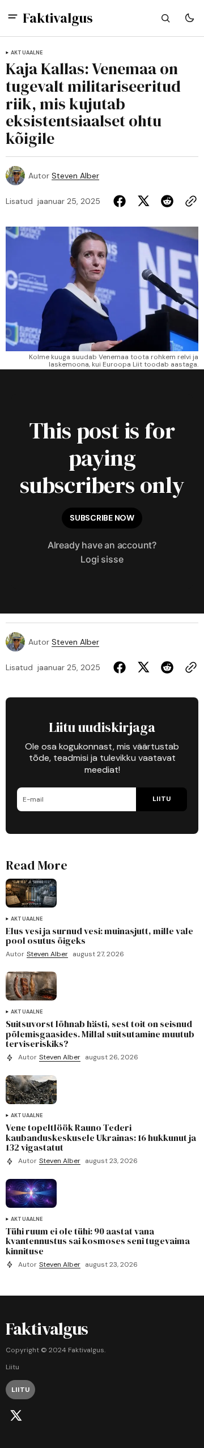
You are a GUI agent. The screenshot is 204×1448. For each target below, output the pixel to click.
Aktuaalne (27, 53)
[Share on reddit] (167, 201)
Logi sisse (101, 559)
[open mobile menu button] (13, 18)
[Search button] (165, 18)
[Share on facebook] (121, 201)
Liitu (12, 1367)
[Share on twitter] (143, 201)
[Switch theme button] (189, 18)
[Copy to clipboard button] (188, 201)
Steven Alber (75, 176)
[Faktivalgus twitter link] (16, 1415)
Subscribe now (102, 518)
